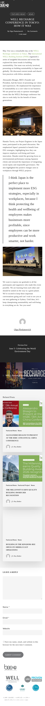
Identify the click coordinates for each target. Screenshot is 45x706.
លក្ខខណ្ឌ (24, 700)
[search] (41, 2)
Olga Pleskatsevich (16, 31)
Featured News (18, 14)
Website (6, 628)
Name (6, 607)
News (31, 14)
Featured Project (24, 485)
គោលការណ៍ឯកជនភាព (12, 700)
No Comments (32, 31)
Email (6, 617)
